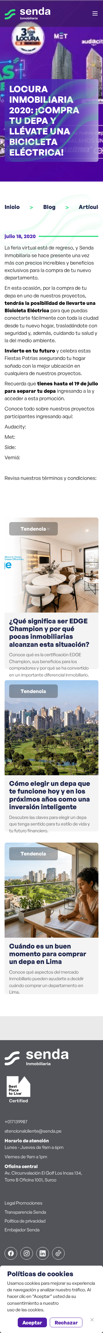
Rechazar (66, 1322)
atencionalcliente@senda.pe (33, 1131)
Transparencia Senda (25, 1212)
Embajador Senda (22, 1230)
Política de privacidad (25, 1221)
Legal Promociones (23, 1203)
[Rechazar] (92, 1319)
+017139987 (16, 1121)
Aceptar (32, 1322)
